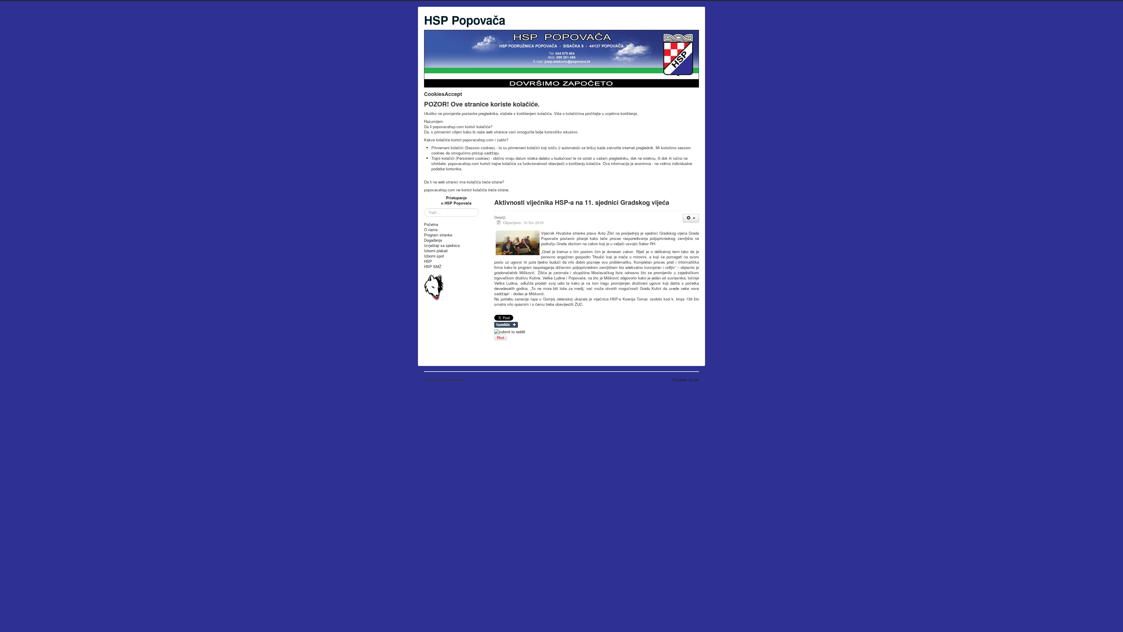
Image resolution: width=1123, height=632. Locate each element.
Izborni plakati (436, 250)
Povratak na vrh (685, 379)
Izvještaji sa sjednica (442, 245)
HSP (428, 261)
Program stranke (438, 235)
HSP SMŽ (432, 266)
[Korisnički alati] (691, 218)
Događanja (433, 240)
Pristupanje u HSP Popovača (456, 200)
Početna (431, 224)
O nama (431, 229)
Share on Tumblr (506, 325)
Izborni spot (434, 256)
